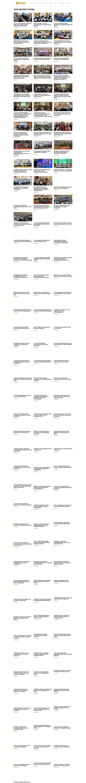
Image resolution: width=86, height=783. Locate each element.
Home (32, 3)
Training (50, 3)
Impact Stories (56, 3)
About (36, 3)
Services (40, 3)
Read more (16, 27)
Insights (62, 3)
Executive (45, 3)
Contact (67, 3)
